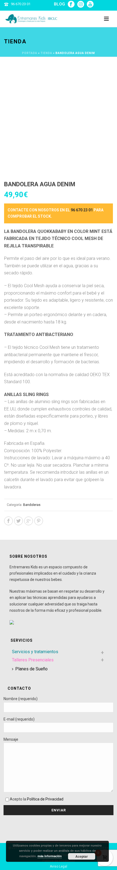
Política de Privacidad (45, 799)
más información (50, 856)
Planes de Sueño (31, 668)
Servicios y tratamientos (35, 651)
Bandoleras (32, 505)
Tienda (46, 53)
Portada (29, 53)
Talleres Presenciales (33, 659)
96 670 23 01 (20, 4)
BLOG (59, 4)
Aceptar (81, 856)
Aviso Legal (58, 866)
